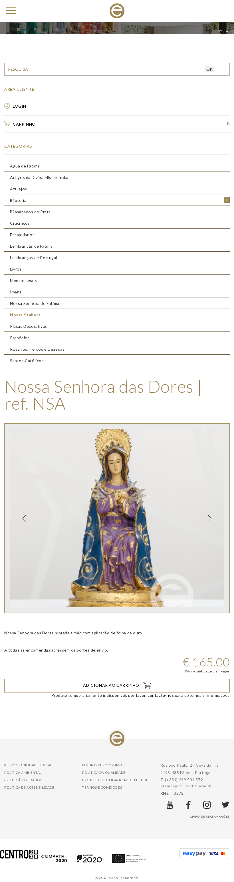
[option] (117, 518)
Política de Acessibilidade (29, 787)
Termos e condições (102, 787)
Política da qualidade (104, 772)
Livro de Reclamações (210, 816)
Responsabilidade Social (28, 765)
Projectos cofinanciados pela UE (115, 780)
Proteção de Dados (23, 780)
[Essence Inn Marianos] (117, 10)
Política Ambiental (23, 772)
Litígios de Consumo (102, 765)
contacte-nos (161, 695)
